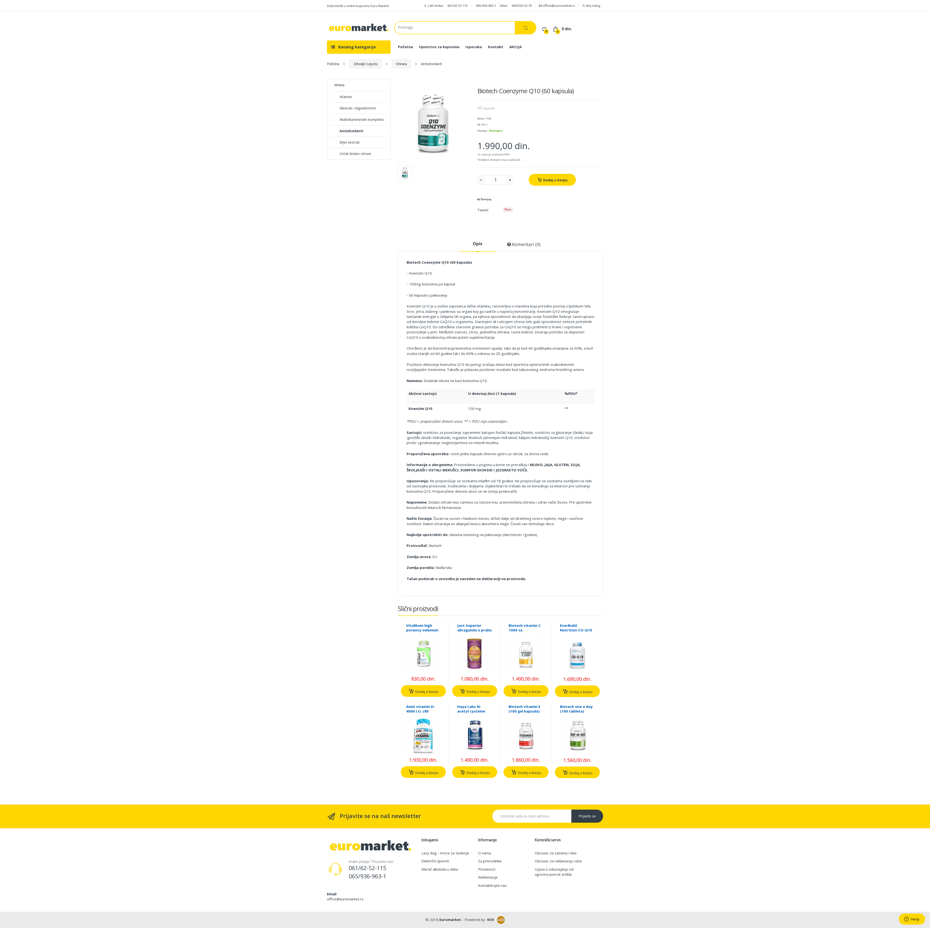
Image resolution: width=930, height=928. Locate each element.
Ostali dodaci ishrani (355, 153)
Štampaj (485, 199)
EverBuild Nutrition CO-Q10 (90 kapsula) (576, 630)
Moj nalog (592, 5)
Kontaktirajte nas (492, 885)
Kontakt (495, 46)
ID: (479, 124)
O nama (484, 853)
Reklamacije (488, 877)
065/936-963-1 (486, 5)
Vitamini (346, 96)
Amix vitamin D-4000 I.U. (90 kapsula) (420, 711)
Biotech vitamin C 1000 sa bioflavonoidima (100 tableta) (525, 632)
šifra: (481, 118)
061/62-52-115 (458, 5)
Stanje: (482, 130)
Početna (405, 46)
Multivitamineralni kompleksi (362, 119)
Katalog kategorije (356, 47)
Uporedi (489, 108)
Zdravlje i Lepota (365, 63)
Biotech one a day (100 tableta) (576, 708)
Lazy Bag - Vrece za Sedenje (445, 853)
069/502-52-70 (522, 5)
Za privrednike (490, 861)
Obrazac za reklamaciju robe (558, 861)
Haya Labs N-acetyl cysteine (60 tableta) (471, 711)
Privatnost (487, 869)
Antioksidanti (351, 131)
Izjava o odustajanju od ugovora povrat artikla (554, 872)
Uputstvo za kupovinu (439, 46)
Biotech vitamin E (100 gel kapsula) (524, 708)
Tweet (482, 209)
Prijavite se (587, 816)
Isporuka (473, 46)
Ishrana (401, 63)
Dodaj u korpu (554, 180)
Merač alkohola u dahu (439, 869)
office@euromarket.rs (558, 5)
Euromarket (450, 919)
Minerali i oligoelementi (358, 108)
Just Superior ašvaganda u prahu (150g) (474, 630)
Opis (477, 243)
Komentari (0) (525, 244)
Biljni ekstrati (350, 142)
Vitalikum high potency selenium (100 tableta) (422, 630)
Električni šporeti (435, 861)
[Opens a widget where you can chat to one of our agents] (912, 919)
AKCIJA (515, 46)
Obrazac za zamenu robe (556, 853)
